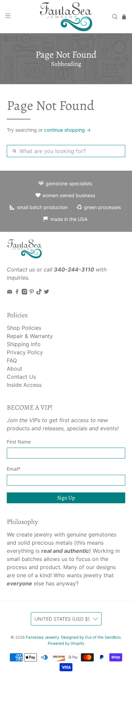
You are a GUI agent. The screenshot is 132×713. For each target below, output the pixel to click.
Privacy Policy (25, 352)
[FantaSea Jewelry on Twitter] (46, 292)
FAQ (12, 360)
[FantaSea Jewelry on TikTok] (39, 292)
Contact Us (21, 376)
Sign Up (66, 498)
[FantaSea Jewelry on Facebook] (17, 292)
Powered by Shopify (66, 643)
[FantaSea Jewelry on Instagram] (24, 292)
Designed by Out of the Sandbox (91, 637)
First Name (19, 442)
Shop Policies (24, 327)
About (14, 368)
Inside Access (24, 384)
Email (14, 469)
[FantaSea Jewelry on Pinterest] (32, 292)
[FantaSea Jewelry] (66, 17)
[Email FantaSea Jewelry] (10, 292)
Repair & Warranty (30, 336)
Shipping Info (24, 344)
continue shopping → (67, 130)
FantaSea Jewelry (42, 637)
